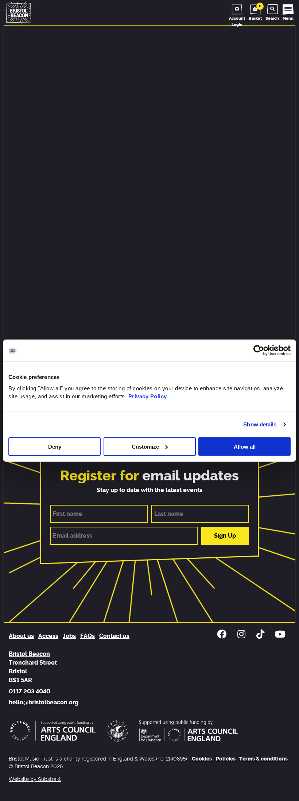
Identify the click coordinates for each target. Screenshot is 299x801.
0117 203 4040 (29, 691)
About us (21, 636)
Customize (145, 446)
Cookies (202, 759)
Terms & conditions (263, 759)
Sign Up (225, 536)
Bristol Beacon (29, 654)
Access (48, 636)
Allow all (245, 446)
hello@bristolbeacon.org (43, 702)
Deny (54, 446)
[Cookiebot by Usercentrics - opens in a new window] (259, 350)
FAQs (87, 636)
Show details (259, 424)
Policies (226, 759)
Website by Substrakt (35, 779)
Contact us (114, 636)
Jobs (69, 636)
